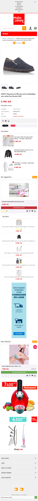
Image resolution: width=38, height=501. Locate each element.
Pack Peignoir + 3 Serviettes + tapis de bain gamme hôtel (24, 163)
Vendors (19, 3)
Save (14, 125)
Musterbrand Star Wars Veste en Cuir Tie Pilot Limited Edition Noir (23, 150)
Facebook (16, 490)
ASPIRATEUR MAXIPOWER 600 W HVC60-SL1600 (13, 201)
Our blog (19, 5)
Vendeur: (3, 109)
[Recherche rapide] (24, 28)
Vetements (11, 38)
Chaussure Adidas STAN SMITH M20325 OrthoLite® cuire (19, 277)
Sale (19, 11)
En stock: (3, 116)
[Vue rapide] (27, 211)
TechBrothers (16, 109)
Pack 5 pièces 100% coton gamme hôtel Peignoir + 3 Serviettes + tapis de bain (23, 137)
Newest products (19, 9)
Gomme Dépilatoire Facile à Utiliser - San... (12, 366)
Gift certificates (19, 6)
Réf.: (2, 114)
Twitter (21, 490)
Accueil (4, 38)
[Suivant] (24, 43)
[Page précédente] (14, 43)
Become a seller (19, 2)
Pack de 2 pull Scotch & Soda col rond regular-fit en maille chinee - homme (19, 265)
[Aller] (35, 497)
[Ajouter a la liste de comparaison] (8, 121)
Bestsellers (19, 8)
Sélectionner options (20, 372)
